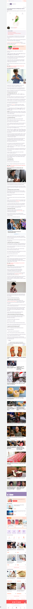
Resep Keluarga (9, 593)
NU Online (13, 104)
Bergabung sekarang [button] (15, 48)
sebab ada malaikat (20, 210)
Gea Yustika (16, 27)
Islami (8, 552)
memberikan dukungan (18, 273)
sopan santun (19, 43)
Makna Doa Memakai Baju (10, 34)
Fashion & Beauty (19, 593)
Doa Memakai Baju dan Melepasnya (12, 32)
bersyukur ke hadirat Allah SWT (12, 301)
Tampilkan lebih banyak (16, 567)
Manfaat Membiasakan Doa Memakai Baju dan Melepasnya (14, 33)
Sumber (9, 340)
